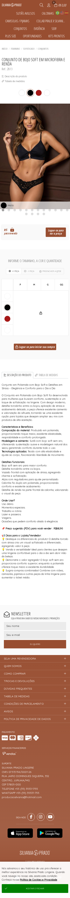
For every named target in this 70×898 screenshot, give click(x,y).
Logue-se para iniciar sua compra (36, 347)
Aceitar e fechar (35, 888)
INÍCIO (5, 48)
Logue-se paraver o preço (55, 232)
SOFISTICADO (29, 48)
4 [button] (20, 210)
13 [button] (26, 214)
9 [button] (50, 210)
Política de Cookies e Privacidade (38, 879)
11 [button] (61, 210)
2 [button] (9, 210)
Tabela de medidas (48, 375)
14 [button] (32, 214)
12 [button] (67, 210)
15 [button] (38, 214)
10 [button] (55, 210)
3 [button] (15, 210)
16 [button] (44, 214)
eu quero (35, 644)
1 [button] (3, 210)
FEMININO (15, 48)
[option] (35, 156)
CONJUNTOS (43, 48)
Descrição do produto (19, 375)
